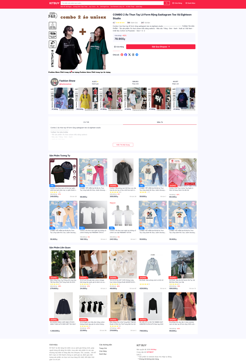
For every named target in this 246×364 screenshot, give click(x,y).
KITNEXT (150, 352)
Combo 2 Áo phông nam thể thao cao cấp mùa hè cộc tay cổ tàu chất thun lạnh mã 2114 (123, 190)
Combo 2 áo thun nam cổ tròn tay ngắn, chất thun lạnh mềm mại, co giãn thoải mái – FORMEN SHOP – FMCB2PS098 (63, 190)
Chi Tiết (86, 122)
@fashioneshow (65, 84)
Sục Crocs (92, 6)
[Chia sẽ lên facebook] (125, 55)
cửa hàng (103, 351)
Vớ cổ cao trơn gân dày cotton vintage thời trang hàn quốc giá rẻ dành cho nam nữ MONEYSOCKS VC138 (93, 282)
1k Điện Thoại (130, 6)
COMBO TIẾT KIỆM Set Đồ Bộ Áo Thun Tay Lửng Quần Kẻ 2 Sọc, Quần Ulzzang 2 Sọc (63, 232)
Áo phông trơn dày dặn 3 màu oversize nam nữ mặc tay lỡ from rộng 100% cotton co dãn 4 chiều (182, 324)
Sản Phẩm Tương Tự (59, 155)
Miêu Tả (160, 122)
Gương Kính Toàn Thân (80, 6)
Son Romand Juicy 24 (118, 6)
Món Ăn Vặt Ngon (66, 6)
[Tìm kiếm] (167, 3)
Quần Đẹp (139, 6)
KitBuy (54, 3)
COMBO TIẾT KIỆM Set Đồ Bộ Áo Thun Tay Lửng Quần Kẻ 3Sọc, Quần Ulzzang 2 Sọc (93, 190)
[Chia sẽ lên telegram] (137, 55)
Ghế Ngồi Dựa (104, 6)
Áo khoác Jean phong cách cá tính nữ (151, 280)
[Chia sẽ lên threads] (133, 55)
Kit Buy (153, 349)
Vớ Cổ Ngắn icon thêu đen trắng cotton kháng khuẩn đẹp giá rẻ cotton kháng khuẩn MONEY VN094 (92, 324)
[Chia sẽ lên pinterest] (122, 55)
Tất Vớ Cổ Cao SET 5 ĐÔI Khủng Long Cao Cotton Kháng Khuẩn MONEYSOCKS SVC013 (122, 282)
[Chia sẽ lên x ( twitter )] (129, 55)
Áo (98, 6)
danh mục (103, 354)
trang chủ (103, 348)
